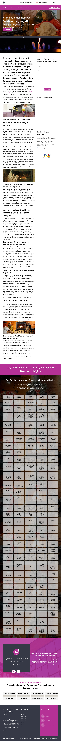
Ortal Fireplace (41, 550)
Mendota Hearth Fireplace (31, 550)
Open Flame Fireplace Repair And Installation (8, 622)
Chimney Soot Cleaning (8, 409)
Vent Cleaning (8, 580)
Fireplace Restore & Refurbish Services (19, 630)
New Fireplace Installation (53, 409)
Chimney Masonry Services (19, 452)
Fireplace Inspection (30, 432)
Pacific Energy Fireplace (19, 550)
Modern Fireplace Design (8, 514)
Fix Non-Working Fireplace (19, 416)
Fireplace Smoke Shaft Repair (19, 425)
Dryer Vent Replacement (30, 593)
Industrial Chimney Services (53, 492)
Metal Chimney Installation (8, 425)
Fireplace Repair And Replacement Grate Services (19, 484)
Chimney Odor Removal (19, 508)
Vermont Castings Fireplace (53, 537)
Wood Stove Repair (30, 607)
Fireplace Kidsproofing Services (41, 574)
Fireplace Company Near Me (8, 606)
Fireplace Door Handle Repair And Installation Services (41, 476)
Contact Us (29, 7)
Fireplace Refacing (42, 425)
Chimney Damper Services (19, 445)
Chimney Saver (53, 432)
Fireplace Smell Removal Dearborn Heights (15, 37)
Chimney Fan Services (53, 446)
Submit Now (47, 89)
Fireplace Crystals (19, 522)
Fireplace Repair (31, 409)
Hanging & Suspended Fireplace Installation (52, 614)
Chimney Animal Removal (42, 565)
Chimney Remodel (42, 622)
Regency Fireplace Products (53, 521)
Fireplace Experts (53, 586)
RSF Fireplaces (8, 537)
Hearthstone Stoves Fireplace (53, 557)
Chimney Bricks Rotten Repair (42, 499)
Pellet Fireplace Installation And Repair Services (41, 521)
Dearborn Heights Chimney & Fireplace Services (38, 738)
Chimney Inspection (41, 397)
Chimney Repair (42, 402)
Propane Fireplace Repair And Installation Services (8, 476)
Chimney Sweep (8, 397)
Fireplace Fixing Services (19, 614)
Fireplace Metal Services (8, 485)
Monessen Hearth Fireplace (19, 557)
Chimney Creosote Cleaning (19, 408)
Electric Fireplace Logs (19, 492)
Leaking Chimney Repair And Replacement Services (19, 500)
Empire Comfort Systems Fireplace (8, 565)
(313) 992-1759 (54, 7)
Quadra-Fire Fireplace (53, 544)
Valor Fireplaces (19, 529)
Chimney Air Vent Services (8, 522)
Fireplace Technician (53, 600)
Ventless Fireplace (31, 614)
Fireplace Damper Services (42, 484)
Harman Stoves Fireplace (19, 543)
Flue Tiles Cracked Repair (30, 507)
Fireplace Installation (41, 409)
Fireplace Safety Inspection (41, 593)
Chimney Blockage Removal (19, 432)
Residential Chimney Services (41, 492)
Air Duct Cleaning (19, 580)
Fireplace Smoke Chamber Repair (30, 425)
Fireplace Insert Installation (8, 574)
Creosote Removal (19, 402)
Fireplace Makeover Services (30, 622)
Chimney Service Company (42, 586)
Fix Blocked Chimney (8, 500)
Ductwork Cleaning (41, 600)
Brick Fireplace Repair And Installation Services (8, 630)
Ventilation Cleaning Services (19, 622)
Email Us (54, 2)
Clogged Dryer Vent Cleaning (8, 586)
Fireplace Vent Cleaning (42, 452)
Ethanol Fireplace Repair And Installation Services (41, 467)
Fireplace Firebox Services (31, 484)
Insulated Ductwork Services (53, 622)
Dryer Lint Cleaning (30, 580)
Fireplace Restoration (8, 416)
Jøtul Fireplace (8, 550)
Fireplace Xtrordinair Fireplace (53, 550)
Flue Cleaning (8, 402)
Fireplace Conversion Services (41, 614)
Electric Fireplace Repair (42, 459)
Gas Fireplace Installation (8, 467)
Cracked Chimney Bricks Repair (53, 499)
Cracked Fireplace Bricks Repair (30, 630)
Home (2, 7)
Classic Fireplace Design (53, 507)
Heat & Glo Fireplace (8, 544)
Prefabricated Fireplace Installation (53, 467)
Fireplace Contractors (53, 452)
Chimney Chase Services (30, 439)
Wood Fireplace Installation (52, 459)
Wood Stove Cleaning (53, 607)
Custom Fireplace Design (19, 514)
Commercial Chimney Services (30, 492)
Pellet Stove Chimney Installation (30, 514)
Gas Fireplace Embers (53, 514)
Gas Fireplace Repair (30, 459)
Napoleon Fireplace (30, 537)
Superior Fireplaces (8, 529)
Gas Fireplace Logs (53, 485)
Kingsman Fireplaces (41, 529)
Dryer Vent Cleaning (53, 574)
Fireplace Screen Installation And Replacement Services (53, 565)
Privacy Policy (24, 728)
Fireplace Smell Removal (8, 508)
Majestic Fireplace (42, 537)
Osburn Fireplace (31, 544)
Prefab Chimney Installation (30, 574)
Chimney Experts (8, 593)
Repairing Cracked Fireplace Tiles (30, 499)
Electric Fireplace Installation (19, 467)
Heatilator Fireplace (19, 537)
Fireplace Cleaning (53, 397)
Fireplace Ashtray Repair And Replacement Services (53, 476)
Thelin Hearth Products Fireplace (19, 565)
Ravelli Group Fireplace (30, 566)
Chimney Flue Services (53, 439)
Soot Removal (31, 402)
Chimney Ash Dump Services (30, 446)
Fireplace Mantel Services (53, 630)
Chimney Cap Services (19, 439)
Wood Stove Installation (41, 607)
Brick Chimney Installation (53, 416)
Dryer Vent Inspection (53, 580)
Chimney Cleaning (19, 397)
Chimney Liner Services (8, 446)
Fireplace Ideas (8, 600)
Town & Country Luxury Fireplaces (30, 529)
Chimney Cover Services (41, 439)
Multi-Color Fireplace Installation (30, 521)
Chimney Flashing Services (8, 452)
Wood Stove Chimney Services (8, 614)
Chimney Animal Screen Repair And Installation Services (42, 416)
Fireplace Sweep (31, 452)
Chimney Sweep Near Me (30, 600)
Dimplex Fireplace (42, 544)
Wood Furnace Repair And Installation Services (30, 467)
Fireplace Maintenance (19, 607)
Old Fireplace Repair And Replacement (42, 432)
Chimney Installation (52, 402)
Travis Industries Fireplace (41, 557)
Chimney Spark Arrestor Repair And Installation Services (30, 416)
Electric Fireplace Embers (42, 514)
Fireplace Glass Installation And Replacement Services (19, 476)
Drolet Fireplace (8, 557)
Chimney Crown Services (8, 439)
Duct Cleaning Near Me (19, 600)
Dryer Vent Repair (19, 593)
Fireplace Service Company (30, 586)
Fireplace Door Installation (30, 476)
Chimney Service (30, 397)
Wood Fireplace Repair (19, 459)
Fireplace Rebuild (8, 459)
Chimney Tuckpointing (53, 425)
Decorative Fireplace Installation (52, 593)
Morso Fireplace (31, 557)
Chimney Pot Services (41, 446)
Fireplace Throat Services (8, 492)
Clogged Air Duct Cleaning (19, 586)
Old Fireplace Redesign (42, 508)
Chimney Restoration (8, 432)
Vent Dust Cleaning (41, 580)
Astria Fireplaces (53, 529)
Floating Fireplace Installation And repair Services (41, 630)
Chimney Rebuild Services (19, 574)
